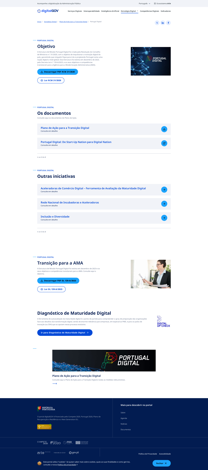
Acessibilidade (165, 454)
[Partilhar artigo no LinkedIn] (162, 22)
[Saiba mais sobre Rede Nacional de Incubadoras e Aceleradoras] (164, 204)
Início (39, 22)
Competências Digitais (149, 11)
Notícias (124, 424)
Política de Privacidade (148, 454)
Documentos (126, 429)
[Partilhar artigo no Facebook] (168, 22)
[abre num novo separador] (46, 408)
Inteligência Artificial (110, 11)
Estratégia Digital (128, 11)
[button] (145, 3)
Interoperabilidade (92, 11)
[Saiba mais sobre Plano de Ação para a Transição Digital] (164, 129)
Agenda (124, 418)
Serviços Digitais (75, 11)
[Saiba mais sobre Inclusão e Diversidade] (164, 218)
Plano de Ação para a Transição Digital (73, 22)
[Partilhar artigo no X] (157, 22)
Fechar (159, 463)
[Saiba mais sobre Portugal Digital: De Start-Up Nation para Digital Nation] (164, 143)
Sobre (123, 412)
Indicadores (166, 11)
